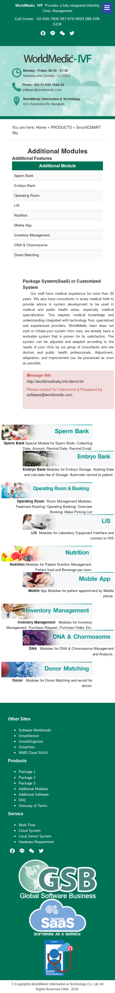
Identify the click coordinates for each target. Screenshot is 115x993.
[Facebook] (12, 851)
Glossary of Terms (33, 806)
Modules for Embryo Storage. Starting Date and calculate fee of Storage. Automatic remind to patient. (68, 472)
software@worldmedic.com (49, 394)
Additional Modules (33, 789)
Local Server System (35, 836)
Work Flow (27, 825)
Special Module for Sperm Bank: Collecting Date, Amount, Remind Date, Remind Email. (48, 445)
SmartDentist (29, 736)
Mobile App (23, 225)
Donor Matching (26, 254)
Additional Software (34, 794)
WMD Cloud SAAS (33, 753)
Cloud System (30, 831)
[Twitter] (41, 851)
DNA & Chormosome (30, 244)
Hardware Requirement (36, 842)
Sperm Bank (23, 175)
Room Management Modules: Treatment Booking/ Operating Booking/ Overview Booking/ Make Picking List (54, 506)
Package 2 (27, 778)
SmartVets (27, 747)
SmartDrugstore (31, 741)
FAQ (22, 800)
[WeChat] (31, 851)
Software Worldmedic (35, 730)
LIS (17, 205)
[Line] (22, 851)
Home (41, 127)
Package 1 (27, 772)
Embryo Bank (24, 185)
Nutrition (20, 215)
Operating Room (27, 195)
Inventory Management (32, 234)
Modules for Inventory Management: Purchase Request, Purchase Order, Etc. (49, 625)
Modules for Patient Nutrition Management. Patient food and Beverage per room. (51, 567)
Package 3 (27, 783)
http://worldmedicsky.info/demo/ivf (55, 381)
